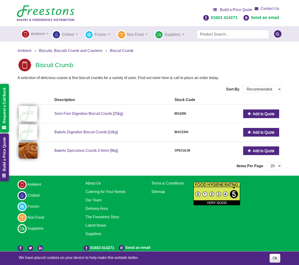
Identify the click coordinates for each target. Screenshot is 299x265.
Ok (275, 258)
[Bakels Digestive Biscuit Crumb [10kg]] (35, 132)
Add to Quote (263, 114)
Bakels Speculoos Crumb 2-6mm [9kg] (86, 150)
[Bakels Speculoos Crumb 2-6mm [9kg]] (35, 151)
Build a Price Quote (235, 10)
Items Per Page (250, 166)
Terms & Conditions (167, 183)
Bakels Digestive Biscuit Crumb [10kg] (86, 132)
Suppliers (93, 234)
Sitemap (158, 192)
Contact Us (270, 9)
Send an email (265, 17)
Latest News (95, 225)
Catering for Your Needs (105, 192)
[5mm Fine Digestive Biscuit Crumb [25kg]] (35, 114)
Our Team (93, 200)
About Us (93, 183)
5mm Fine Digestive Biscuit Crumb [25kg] (88, 114)
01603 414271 (224, 17)
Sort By (233, 89)
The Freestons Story (102, 217)
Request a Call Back (4, 105)
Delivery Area (96, 209)
